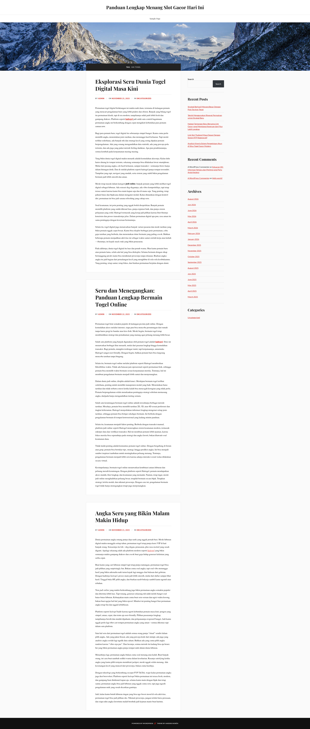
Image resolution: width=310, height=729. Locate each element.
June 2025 (192, 279)
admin (101, 98)
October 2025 (193, 256)
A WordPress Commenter (198, 178)
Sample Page (155, 18)
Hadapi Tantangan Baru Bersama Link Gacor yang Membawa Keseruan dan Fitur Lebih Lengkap (205, 126)
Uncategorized (144, 98)
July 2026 (192, 204)
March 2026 (193, 228)
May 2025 (192, 285)
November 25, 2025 (121, 98)
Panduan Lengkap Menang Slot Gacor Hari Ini (155, 7)
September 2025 (195, 262)
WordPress (148, 723)
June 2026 (192, 210)
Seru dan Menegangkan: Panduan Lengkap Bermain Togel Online (128, 297)
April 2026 (192, 222)
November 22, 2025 (121, 314)
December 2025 (194, 245)
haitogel (129, 119)
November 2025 (194, 251)
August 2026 (193, 199)
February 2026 (194, 233)
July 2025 (192, 274)
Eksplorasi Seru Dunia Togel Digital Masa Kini (130, 85)
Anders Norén (172, 723)
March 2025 (193, 297)
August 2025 (193, 268)
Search (191, 79)
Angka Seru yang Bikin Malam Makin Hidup (132, 516)
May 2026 (192, 216)
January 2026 (193, 239)
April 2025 (192, 291)
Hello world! (217, 178)
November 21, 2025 (121, 530)
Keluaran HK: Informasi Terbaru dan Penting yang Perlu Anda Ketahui (205, 169)
